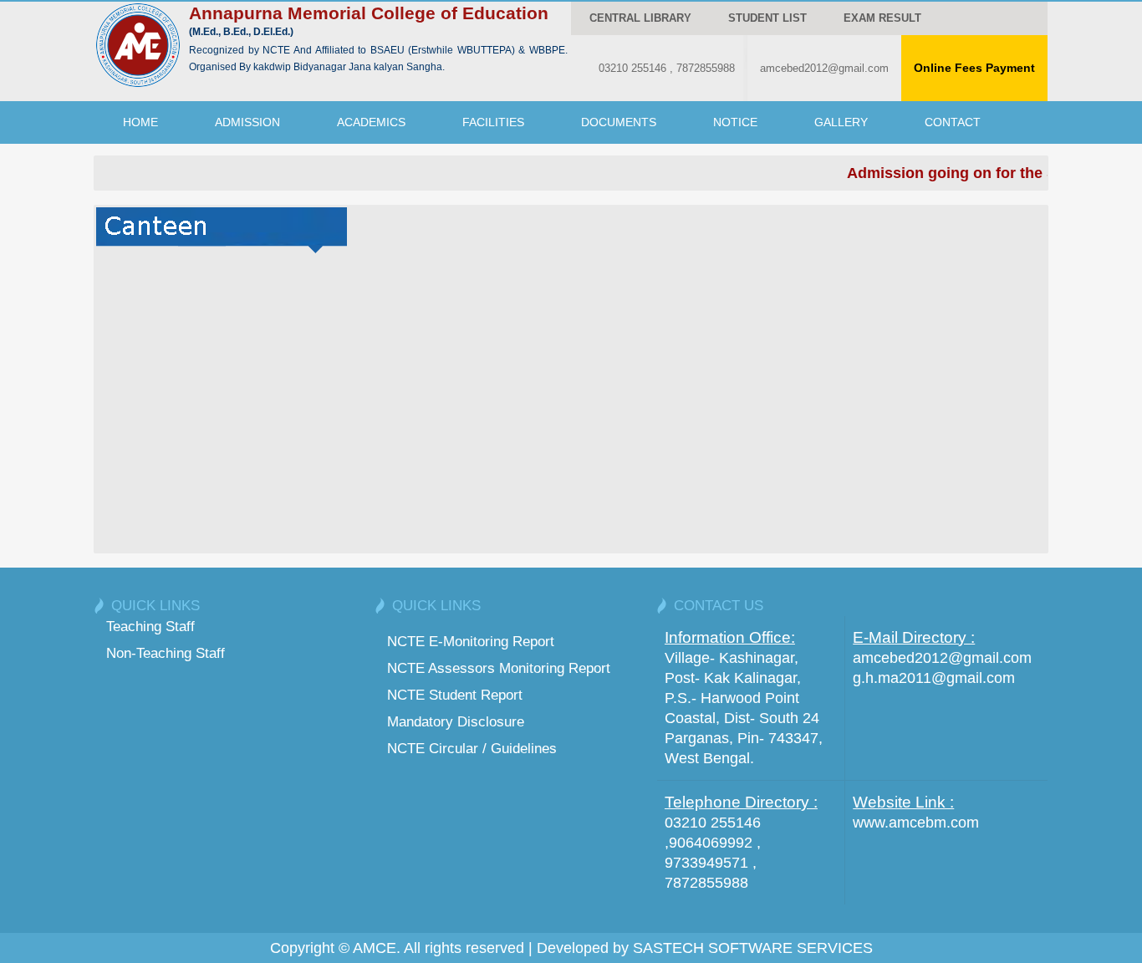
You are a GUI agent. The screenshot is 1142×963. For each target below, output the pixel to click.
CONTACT (953, 122)
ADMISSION (247, 122)
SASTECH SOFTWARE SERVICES (753, 948)
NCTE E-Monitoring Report (470, 641)
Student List (767, 18)
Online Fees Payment (974, 67)
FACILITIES (493, 122)
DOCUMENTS (618, 122)
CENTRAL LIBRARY (640, 18)
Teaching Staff (150, 626)
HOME (140, 122)
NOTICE (735, 122)
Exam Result (882, 18)
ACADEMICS (371, 122)
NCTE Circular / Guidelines (472, 748)
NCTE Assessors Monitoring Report (498, 668)
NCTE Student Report (455, 694)
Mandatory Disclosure (455, 721)
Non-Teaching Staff (165, 653)
